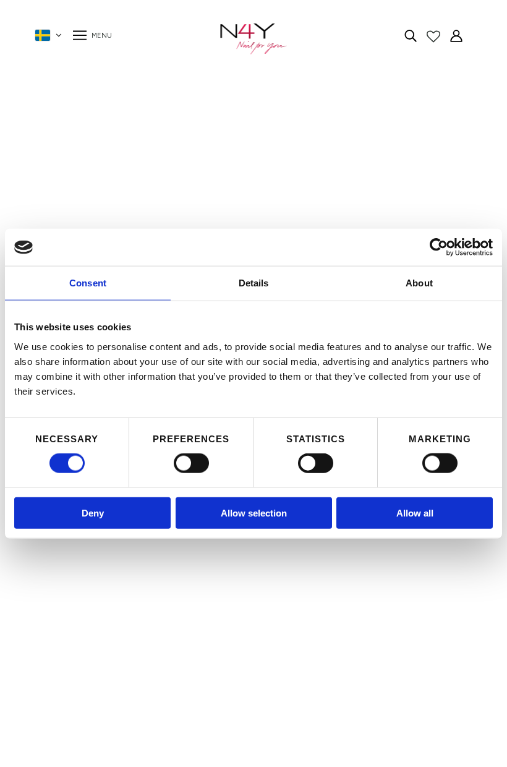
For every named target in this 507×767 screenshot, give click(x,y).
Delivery (118, 611)
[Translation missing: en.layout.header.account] (456, 35)
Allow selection (254, 512)
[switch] (191, 463)
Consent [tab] (87, 283)
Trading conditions (142, 596)
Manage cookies (137, 655)
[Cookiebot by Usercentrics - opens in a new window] (439, 247)
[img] (410, 35)
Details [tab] (254, 283)
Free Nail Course (138, 640)
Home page (220, 223)
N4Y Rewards (131, 551)
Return (116, 626)
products (361, 223)
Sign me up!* (366, 603)
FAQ (111, 566)
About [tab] (419, 283)
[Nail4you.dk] (254, 39)
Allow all (414, 512)
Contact (120, 581)
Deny (93, 512)
